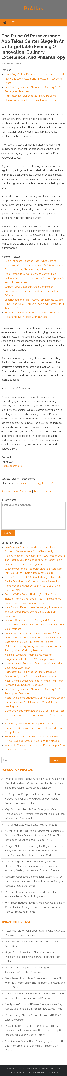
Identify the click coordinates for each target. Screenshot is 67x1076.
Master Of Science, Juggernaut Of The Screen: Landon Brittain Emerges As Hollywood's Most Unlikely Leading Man (35, 702)
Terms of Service (36, 1072)
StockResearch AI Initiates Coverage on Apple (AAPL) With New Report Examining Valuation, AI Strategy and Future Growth (35, 983)
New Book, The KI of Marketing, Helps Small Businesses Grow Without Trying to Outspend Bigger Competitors (34, 728)
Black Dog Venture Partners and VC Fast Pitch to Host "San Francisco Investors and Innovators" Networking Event (34, 78)
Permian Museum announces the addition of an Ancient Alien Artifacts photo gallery (31, 894)
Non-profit (48, 483)
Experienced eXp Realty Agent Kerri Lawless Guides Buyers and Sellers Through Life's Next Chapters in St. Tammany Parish (34, 304)
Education (21, 483)
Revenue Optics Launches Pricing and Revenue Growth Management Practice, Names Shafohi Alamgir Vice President (35, 624)
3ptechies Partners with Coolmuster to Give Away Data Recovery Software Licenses (35, 932)
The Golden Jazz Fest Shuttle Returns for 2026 (31, 824)
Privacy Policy (17, 1072)
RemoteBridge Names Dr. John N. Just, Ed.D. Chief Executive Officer (33, 1017)
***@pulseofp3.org (11, 466)
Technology (34, 483)
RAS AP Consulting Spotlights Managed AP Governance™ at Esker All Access (28, 969)
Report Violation (43, 491)
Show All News (9, 491)
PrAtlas (33, 8)
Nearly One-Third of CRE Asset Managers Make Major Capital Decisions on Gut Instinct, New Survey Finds (34, 1006)
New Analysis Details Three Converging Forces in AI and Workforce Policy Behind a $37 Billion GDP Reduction (33, 611)
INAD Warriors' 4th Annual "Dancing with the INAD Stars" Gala (32, 943)
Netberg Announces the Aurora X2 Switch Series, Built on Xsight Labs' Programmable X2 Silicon (35, 995)
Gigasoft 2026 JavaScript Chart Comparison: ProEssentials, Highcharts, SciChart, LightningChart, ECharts (33, 291)
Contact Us (53, 1072)
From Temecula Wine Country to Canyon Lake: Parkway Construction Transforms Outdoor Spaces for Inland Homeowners (35, 278)
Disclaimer (26, 491)
